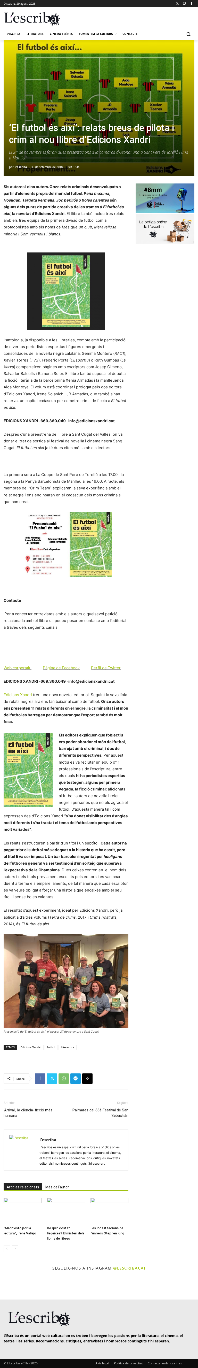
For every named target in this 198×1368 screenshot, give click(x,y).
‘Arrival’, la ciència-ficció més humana (28, 1113)
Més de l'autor (57, 1187)
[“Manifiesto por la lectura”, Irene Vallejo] (23, 1211)
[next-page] (15, 1249)
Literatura (67, 1047)
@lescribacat (129, 1268)
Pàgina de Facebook (61, 667)
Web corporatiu (17, 667)
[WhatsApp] (64, 1078)
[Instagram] (184, 4)
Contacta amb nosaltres (165, 1363)
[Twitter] (177, 4)
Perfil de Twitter (106, 667)
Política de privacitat (128, 1363)
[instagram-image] (11, 1285)
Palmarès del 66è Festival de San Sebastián (100, 1113)
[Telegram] (75, 1078)
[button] (188, 34)
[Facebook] (191, 4)
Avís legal (102, 1363)
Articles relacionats (23, 1187)
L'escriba (21, 167)
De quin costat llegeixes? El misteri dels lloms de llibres (65, 1233)
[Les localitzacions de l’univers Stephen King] (109, 1211)
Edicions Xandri (18, 694)
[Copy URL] (87, 1078)
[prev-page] (7, 1249)
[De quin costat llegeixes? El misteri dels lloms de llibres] (66, 1211)
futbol (51, 1047)
